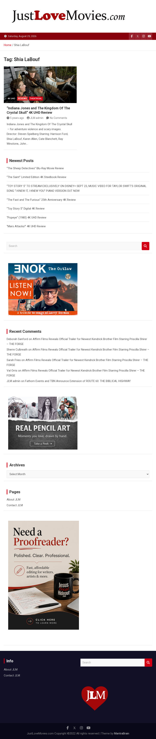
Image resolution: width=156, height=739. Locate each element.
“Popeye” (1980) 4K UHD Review (26, 217)
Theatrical (36, 98)
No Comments (58, 117)
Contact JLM (15, 505)
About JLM (13, 499)
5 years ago (17, 117)
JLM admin (36, 117)
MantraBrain (121, 733)
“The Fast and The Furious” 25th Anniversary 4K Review (41, 199)
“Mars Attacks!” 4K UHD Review (26, 226)
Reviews (22, 98)
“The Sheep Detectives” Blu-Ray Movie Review (35, 168)
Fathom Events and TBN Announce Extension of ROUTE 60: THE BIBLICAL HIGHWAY (78, 381)
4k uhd (11, 98)
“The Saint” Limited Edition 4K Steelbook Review (36, 177)
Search (145, 246)
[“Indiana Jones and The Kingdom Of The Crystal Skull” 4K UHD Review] (40, 84)
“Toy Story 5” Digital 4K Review (26, 208)
